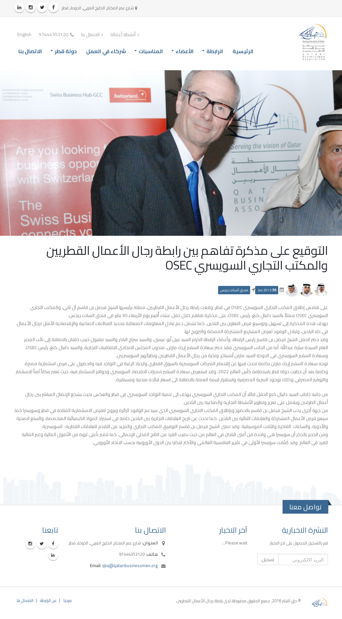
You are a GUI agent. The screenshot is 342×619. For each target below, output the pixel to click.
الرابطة (214, 51)
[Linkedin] (19, 7)
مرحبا (67, 600)
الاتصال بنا (91, 34)
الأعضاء (185, 51)
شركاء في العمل (106, 51)
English (24, 34)
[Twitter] (42, 7)
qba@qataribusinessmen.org (130, 566)
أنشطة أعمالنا (124, 34)
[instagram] (31, 7)
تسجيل (268, 559)
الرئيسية (242, 51)
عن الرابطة (48, 600)
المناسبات (151, 51)
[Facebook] (53, 7)
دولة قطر (66, 51)
